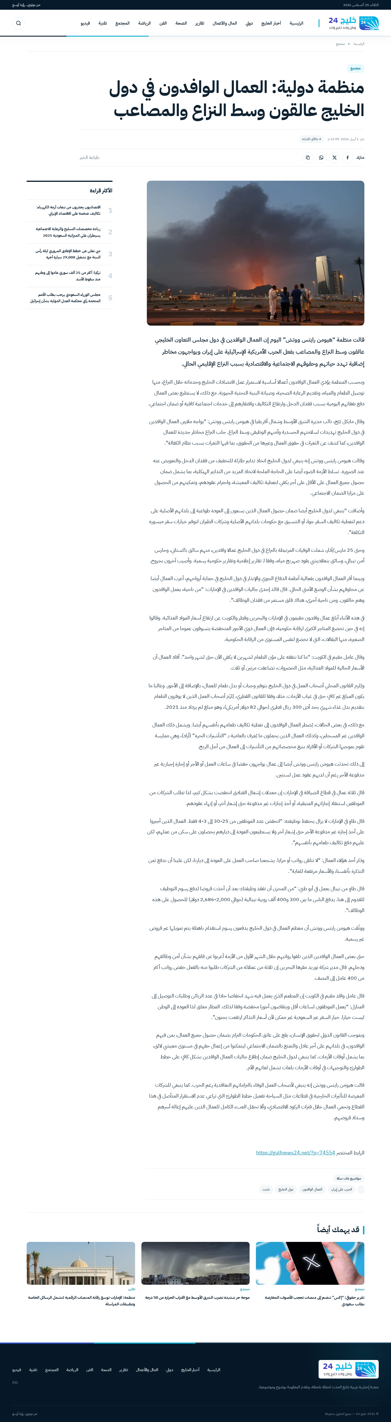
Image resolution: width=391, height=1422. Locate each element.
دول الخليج (286, 1189)
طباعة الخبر (89, 157)
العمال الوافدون (312, 1189)
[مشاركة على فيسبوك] (347, 157)
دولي (249, 23)
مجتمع (340, 43)
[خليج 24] (349, 23)
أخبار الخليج (271, 23)
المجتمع (122, 23)
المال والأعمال (225, 23)
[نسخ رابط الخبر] (308, 157)
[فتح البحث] (18, 23)
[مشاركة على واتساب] (321, 157)
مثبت (266, 1189)
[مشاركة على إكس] (334, 157)
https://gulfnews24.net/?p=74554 (295, 1152)
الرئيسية (296, 23)
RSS (15, 1382)
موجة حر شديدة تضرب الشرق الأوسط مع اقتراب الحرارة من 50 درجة (197, 1297)
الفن (163, 23)
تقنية (102, 23)
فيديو (85, 23)
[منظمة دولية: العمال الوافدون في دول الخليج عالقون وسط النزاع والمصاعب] (361, 1189)
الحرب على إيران (341, 1189)
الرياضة (144, 23)
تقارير (200, 23)
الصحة (181, 23)
